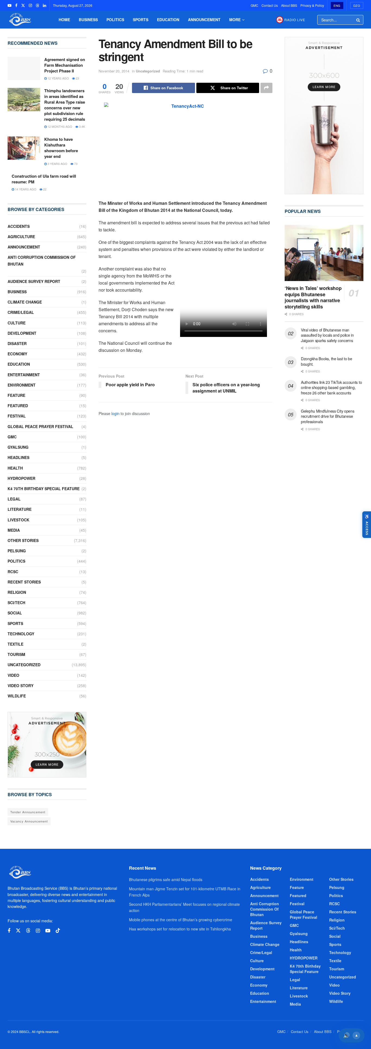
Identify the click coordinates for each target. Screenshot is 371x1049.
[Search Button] (358, 20)
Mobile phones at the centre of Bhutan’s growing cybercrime (180, 919)
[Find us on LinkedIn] (44, 5)
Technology (21, 633)
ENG (337, 5)
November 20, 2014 (114, 71)
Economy (17, 353)
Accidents (19, 226)
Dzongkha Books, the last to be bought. (326, 361)
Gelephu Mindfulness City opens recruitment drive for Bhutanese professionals (327, 416)
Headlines (18, 457)
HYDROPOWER (21, 478)
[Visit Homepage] (20, 19)
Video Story (20, 685)
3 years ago (57, 163)
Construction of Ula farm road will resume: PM (44, 179)
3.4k (81, 126)
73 (75, 163)
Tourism (16, 654)
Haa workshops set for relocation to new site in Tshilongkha (180, 929)
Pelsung (17, 550)
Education (168, 19)
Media (14, 530)
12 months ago (59, 126)
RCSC (13, 571)
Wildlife (17, 696)
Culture (17, 323)
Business (88, 19)
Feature (16, 395)
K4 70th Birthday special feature (44, 488)
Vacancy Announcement (29, 821)
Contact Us (270, 5)
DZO (356, 5)
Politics (115, 19)
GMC (254, 5)
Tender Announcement (27, 812)
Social (15, 613)
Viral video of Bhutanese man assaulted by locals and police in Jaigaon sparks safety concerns (327, 335)
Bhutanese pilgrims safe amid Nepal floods (165, 879)
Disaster (17, 343)
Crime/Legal (21, 312)
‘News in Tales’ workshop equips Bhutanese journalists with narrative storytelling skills (313, 297)
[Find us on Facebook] (16, 5)
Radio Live (294, 19)
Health (15, 468)
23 (77, 78)
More (235, 19)
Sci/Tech (16, 602)
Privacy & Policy (312, 5)
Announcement (204, 19)
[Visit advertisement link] (47, 744)
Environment (22, 385)
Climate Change (25, 302)
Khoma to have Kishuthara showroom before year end (61, 147)
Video (13, 675)
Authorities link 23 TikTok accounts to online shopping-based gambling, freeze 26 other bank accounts (331, 388)
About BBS (289, 5)
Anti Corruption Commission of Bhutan (42, 260)
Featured (18, 405)
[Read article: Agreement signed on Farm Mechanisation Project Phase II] (24, 68)
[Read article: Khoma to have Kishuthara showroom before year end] (24, 148)
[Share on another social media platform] (266, 88)
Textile (15, 644)
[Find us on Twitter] (23, 5)
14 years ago (25, 189)
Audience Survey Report (34, 281)
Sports (140, 19)
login (115, 413)
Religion (17, 592)
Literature (20, 509)
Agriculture (21, 236)
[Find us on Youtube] (9, 5)
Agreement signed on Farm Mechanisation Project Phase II (64, 65)
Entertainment (24, 374)
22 (44, 189)
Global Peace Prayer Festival (40, 426)
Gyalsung (18, 447)
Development (22, 333)
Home (64, 19)
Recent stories (24, 582)
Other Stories (23, 540)
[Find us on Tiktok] (58, 930)
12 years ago (58, 78)
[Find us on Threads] (37, 5)
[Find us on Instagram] (30, 5)
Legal (14, 499)
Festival (17, 416)
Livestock (18, 519)
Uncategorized (148, 71)
